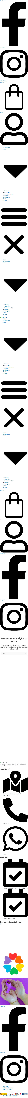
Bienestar (6, 190)
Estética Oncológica (9, 194)
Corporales (6, 192)
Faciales (6, 195)
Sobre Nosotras (6, 147)
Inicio (4, 145)
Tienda (4, 198)
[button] (14, 231)
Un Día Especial (6, 197)
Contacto (5, 200)
